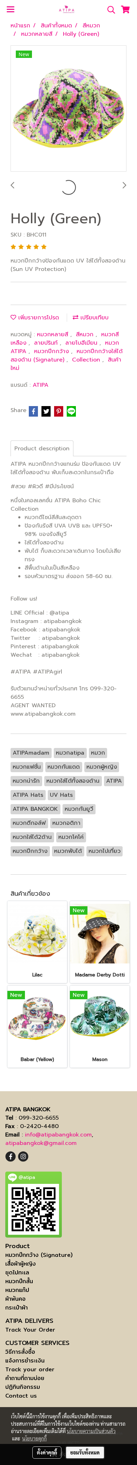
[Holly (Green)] (68, 109)
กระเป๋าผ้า (16, 1307)
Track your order (29, 1369)
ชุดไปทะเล (17, 1272)
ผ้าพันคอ (15, 1298)
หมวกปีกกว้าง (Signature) (39, 1255)
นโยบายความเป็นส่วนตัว (91, 1431)
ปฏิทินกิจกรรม (22, 1387)
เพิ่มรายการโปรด (37, 317)
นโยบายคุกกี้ (34, 1438)
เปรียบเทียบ (93, 317)
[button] (109, 10)
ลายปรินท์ (47, 343)
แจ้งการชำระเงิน (25, 1360)
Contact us (21, 1395)
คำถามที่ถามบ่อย (24, 1378)
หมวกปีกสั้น (19, 1281)
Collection (87, 360)
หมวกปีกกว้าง (52, 351)
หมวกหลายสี (53, 334)
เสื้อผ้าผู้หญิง (20, 1263)
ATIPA (40, 385)
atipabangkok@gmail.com (41, 1143)
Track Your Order (30, 1329)
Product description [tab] (42, 448)
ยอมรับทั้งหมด (85, 1452)
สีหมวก (86, 334)
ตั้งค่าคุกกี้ (47, 1452)
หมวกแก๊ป (17, 1290)
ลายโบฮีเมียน (82, 343)
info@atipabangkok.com (58, 1135)
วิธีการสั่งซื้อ (20, 1351)
